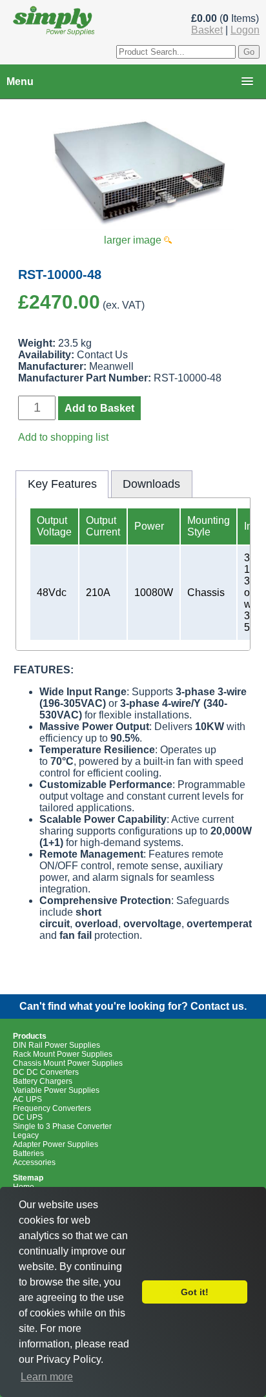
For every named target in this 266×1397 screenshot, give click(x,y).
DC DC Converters (46, 1072)
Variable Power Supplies (56, 1090)
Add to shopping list (63, 437)
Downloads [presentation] (151, 483)
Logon (245, 29)
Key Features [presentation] (62, 483)
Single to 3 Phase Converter (62, 1126)
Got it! (195, 1292)
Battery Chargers (42, 1081)
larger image (134, 240)
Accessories (34, 1162)
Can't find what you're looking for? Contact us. (133, 1006)
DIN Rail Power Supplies (56, 1045)
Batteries (28, 1153)
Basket (207, 29)
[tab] (61, 483)
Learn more (47, 1376)
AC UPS (27, 1099)
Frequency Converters (52, 1108)
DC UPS (28, 1117)
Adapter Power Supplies (55, 1144)
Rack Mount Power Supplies (62, 1054)
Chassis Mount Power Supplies (68, 1063)
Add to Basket (99, 408)
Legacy (26, 1135)
